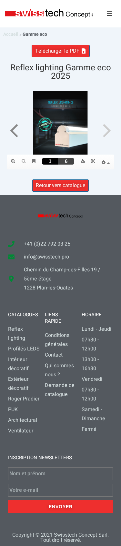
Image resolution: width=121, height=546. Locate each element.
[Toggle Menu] (109, 13)
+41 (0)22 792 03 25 (47, 244)
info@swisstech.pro (46, 257)
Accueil (10, 34)
